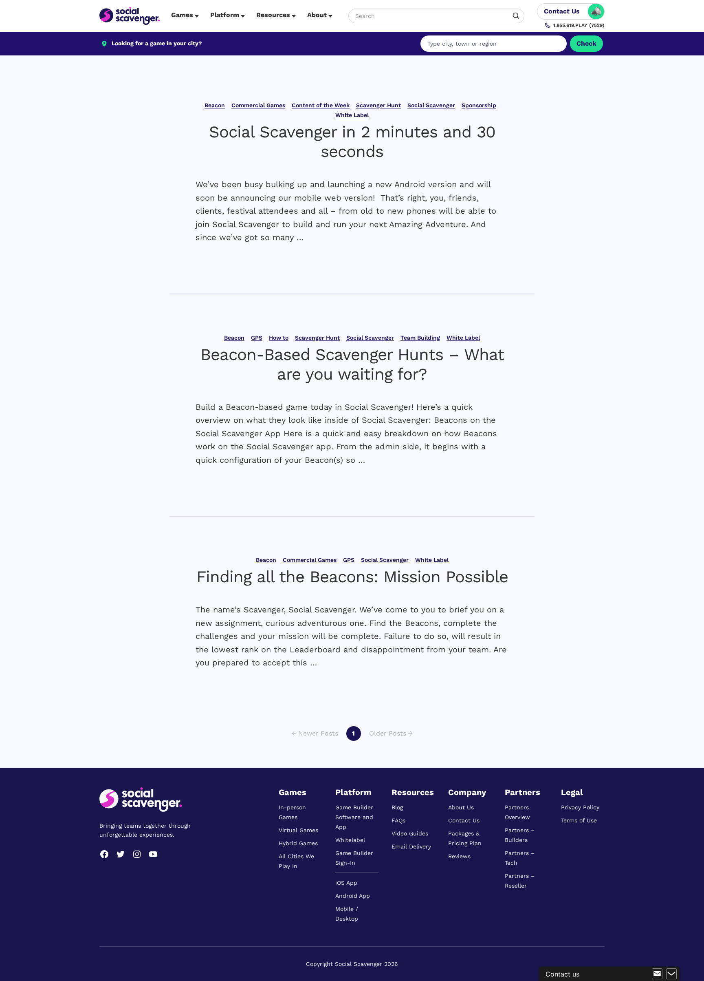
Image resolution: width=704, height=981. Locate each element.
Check (586, 43)
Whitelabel (350, 840)
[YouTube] (153, 854)
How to (278, 337)
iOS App (346, 882)
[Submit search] (516, 15)
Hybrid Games (298, 843)
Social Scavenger (431, 105)
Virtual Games (298, 830)
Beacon (215, 105)
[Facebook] (104, 854)
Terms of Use (579, 820)
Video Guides (410, 833)
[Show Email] (657, 974)
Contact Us (464, 820)
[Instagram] (137, 854)
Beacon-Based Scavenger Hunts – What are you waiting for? (352, 364)
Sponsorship (479, 105)
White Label (352, 115)
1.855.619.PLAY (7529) (579, 25)
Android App (352, 896)
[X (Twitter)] (120, 854)
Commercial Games (258, 105)
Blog (397, 807)
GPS (256, 337)
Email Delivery (411, 846)
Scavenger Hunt (378, 105)
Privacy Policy (580, 807)
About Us (461, 807)
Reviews (459, 856)
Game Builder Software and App (354, 817)
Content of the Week (321, 105)
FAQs (398, 820)
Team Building (420, 337)
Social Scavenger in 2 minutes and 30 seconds (352, 141)
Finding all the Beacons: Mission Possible (352, 576)
